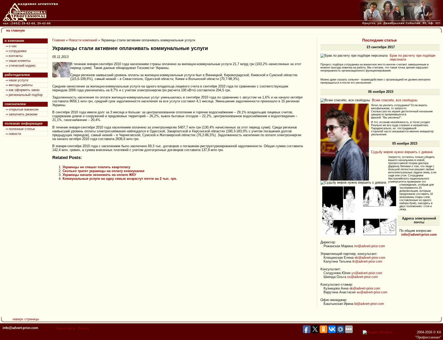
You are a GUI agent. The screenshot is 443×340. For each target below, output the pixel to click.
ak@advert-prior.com (364, 288)
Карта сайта (65, 328)
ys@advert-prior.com (366, 273)
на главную (15, 30)
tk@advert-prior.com (367, 261)
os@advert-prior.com (362, 277)
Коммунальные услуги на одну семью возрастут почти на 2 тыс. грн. (120, 179)
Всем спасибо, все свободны (394, 100)
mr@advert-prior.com (369, 246)
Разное (83, 328)
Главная (58, 40)
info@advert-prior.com (20, 328)
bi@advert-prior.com (369, 304)
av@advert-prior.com (372, 292)
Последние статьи (379, 40)
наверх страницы (26, 319)
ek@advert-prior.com (370, 257)
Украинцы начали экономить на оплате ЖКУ (99, 175)
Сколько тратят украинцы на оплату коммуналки (103, 171)
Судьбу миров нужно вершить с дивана (401, 152)
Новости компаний (83, 40)
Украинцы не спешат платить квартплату (96, 167)
